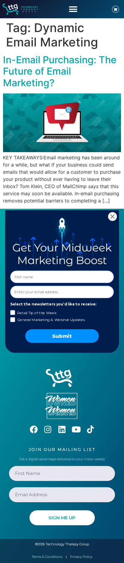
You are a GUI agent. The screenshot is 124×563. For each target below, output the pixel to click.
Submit (62, 336)
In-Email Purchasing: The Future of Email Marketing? (59, 71)
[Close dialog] (112, 216)
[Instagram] (48, 429)
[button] (73, 9)
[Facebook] (34, 429)
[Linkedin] (62, 429)
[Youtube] (76, 429)
